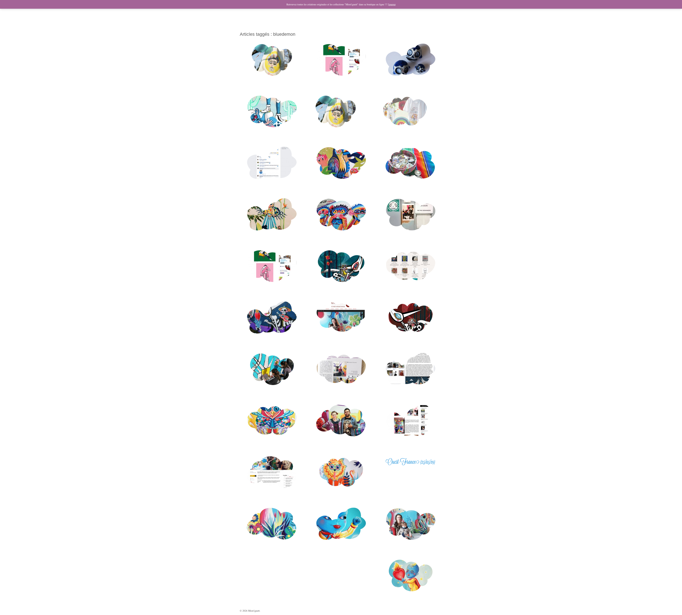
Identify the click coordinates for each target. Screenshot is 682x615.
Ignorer (392, 4)
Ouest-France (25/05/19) (410, 461)
